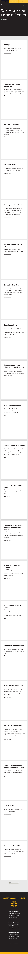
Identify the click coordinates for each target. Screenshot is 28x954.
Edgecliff (14, 1)
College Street (5, 1)
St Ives (23, 1)
